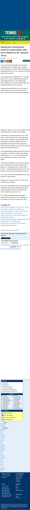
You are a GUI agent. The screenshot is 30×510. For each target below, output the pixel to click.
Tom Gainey (2, 426)
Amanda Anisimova (18, 408)
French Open (2, 445)
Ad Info (17, 489)
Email (17, 487)
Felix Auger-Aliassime (7, 400)
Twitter (17, 496)
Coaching (2, 438)
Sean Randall (2, 423)
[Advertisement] (15, 15)
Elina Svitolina (17, 406)
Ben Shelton (5, 408)
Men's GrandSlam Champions (6, 488)
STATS (6, 38)
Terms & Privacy (19, 490)
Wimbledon (2, 469)
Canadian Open (3, 434)
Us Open (13, 43)
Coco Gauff (21, 41)
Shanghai (2, 464)
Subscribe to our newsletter (9, 417)
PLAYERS (13, 36)
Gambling (2, 447)
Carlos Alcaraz (5, 398)
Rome (1, 462)
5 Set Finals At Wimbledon (7, 387)
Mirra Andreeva (17, 401)
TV (0, 465)
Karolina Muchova (17, 403)
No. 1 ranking (2, 457)
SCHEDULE (12, 38)
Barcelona (2, 430)
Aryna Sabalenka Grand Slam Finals (9, 391)
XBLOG (8, 36)
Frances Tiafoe (9, 41)
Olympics (2, 458)
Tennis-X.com (15, 504)
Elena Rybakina (17, 398)
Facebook (18, 497)
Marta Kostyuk (7, 43)
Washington (2, 468)
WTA (1, 471)
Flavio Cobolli (5, 406)
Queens (1, 461)
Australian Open (19, 475)
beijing (1, 431)
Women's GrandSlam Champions (6, 491)
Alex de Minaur (6, 404)
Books (1, 433)
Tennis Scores (5, 383)
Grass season (3, 448)
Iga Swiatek (16, 405)
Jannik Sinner (5, 397)
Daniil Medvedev (6, 403)
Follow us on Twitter (8, 413)
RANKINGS (25, 36)
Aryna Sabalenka (17, 397)
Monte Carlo (2, 455)
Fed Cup (1, 444)
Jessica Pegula (17, 399)
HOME (3, 36)
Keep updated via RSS (8, 419)
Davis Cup (2, 440)
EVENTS (19, 36)
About (17, 486)
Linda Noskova (17, 404)
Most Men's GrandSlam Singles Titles (6, 493)
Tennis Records (5, 384)
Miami (1, 454)
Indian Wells (16, 230)
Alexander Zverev (6, 399)
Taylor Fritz (5, 405)
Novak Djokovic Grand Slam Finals (9, 389)
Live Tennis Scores (6, 475)
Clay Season (2, 437)
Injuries (1, 451)
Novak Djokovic (6, 401)
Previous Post (6, 245)
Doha (1, 441)
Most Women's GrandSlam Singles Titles (7, 496)
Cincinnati (15, 41)
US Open (18, 480)
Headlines (4, 477)
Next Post (26, 245)
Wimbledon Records (6, 386)
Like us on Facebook (8, 415)
